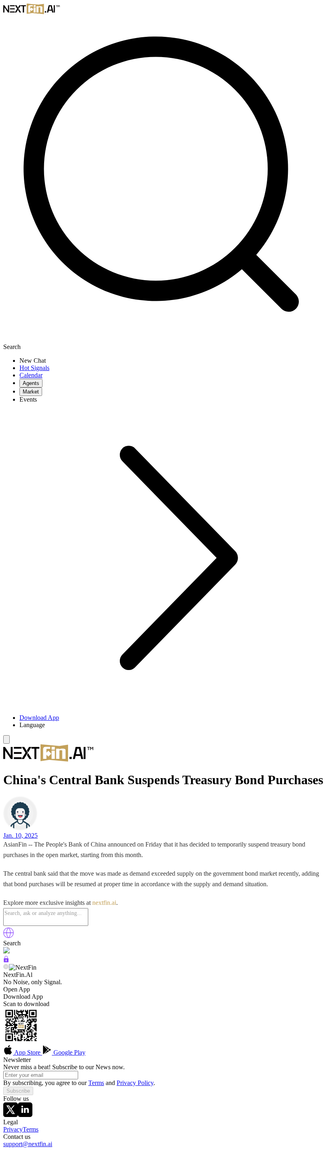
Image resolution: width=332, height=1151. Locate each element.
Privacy (13, 1129)
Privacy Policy (135, 1082)
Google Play (68, 1052)
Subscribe (18, 1091)
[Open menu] (6, 739)
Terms (96, 1082)
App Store (27, 1052)
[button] (174, 725)
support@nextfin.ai (27, 1143)
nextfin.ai (104, 902)
